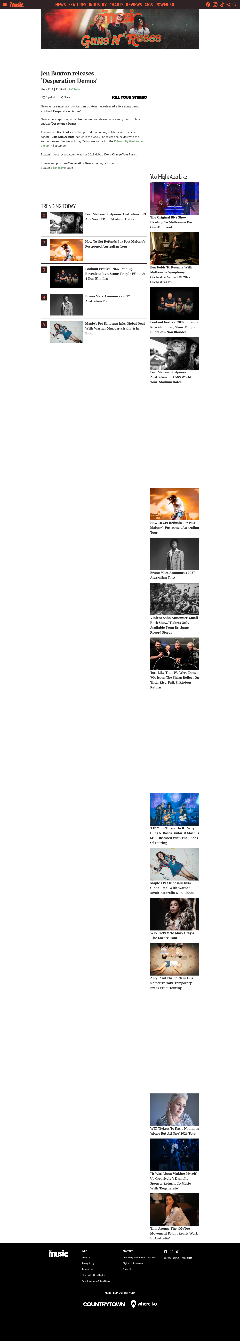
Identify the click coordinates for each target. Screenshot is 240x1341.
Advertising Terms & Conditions (96, 1281)
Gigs (149, 4)
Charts (116, 4)
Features (77, 4)
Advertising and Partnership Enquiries (139, 1257)
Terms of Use (87, 1269)
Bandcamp (59, 168)
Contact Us (127, 1269)
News (60, 4)
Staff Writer (74, 89)
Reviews (134, 4)
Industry (98, 4)
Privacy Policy (88, 1263)
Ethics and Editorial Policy (93, 1275)
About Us (86, 1257)
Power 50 (164, 4)
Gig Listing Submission (133, 1263)
